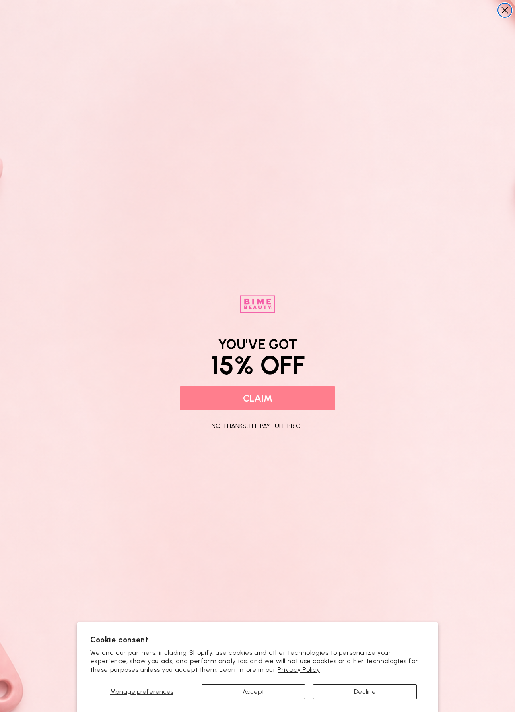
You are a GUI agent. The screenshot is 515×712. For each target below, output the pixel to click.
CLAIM (257, 398)
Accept (253, 691)
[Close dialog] (505, 10)
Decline (365, 691)
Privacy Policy (299, 669)
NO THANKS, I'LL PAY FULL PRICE (258, 424)
